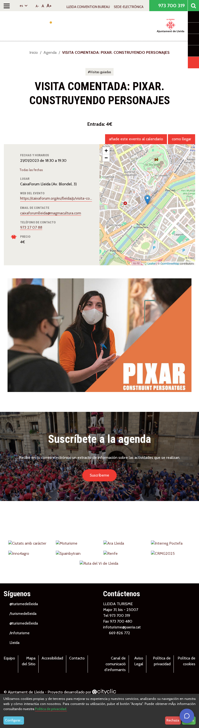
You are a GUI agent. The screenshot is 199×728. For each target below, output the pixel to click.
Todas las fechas (31, 170)
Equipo (9, 658)
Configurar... (14, 720)
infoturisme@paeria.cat (122, 627)
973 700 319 (171, 5)
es (22, 6)
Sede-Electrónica (128, 7)
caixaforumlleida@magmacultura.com (50, 213)
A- (37, 6)
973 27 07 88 (31, 227)
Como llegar (181, 139)
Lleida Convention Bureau (88, 7)
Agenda (50, 52)
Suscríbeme (99, 475)
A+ (49, 5)
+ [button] (106, 151)
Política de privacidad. (51, 709)
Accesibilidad (52, 658)
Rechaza (172, 720)
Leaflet (152, 263)
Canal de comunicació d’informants (115, 664)
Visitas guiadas (100, 72)
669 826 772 (119, 633)
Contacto (77, 658)
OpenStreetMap (169, 263)
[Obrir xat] (187, 716)
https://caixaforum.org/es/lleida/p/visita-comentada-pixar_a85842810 (56, 198)
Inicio (33, 52)
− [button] (106, 158)
